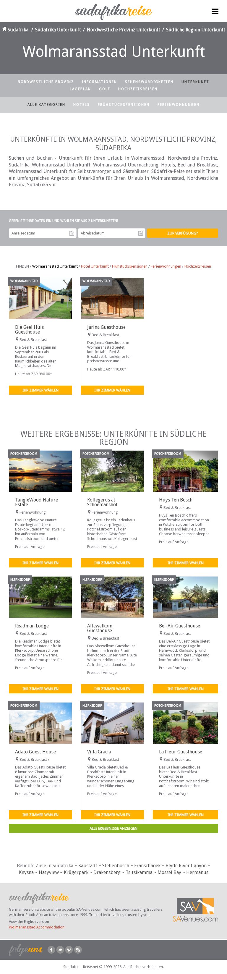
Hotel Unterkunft (95, 266)
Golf (104, 89)
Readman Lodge (32, 626)
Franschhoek (147, 865)
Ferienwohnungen (179, 105)
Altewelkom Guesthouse (99, 628)
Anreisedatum (71, 233)
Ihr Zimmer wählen (40, 390)
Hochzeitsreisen (138, 89)
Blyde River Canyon (186, 865)
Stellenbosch (115, 865)
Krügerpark (76, 872)
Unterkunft (195, 82)
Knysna (26, 872)
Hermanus (197, 872)
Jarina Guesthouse (106, 327)
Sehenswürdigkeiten (149, 82)
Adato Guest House (35, 752)
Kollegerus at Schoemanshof (102, 502)
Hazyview (49, 872)
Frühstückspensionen (124, 105)
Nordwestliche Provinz (46, 82)
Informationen (99, 82)
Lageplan (80, 89)
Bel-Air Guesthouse (179, 626)
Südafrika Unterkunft (58, 30)
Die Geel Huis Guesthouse (29, 329)
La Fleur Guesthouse (180, 752)
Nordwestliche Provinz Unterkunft (123, 30)
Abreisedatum (140, 233)
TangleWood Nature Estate (36, 502)
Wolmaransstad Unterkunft (55, 266)
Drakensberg (107, 872)
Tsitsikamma (139, 872)
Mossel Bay (169, 872)
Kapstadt (87, 865)
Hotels (81, 105)
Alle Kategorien (46, 105)
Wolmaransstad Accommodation (36, 927)
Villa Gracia (99, 752)
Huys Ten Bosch (175, 500)
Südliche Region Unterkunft (195, 30)
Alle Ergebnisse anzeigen (113, 828)
